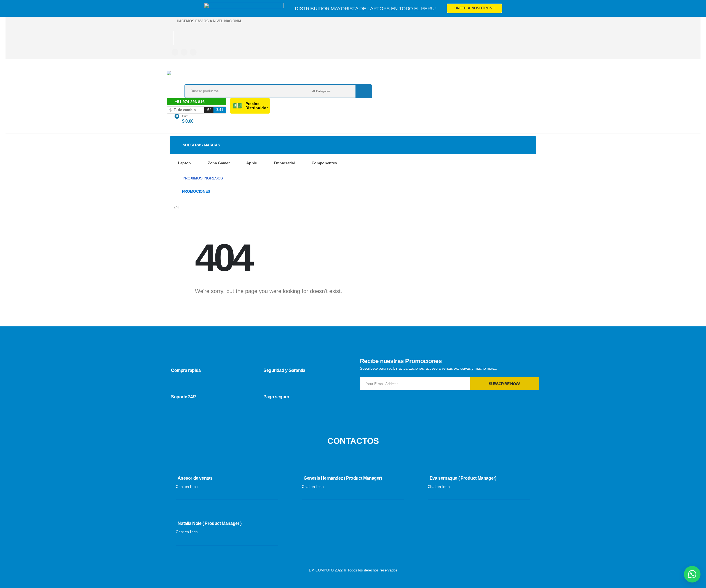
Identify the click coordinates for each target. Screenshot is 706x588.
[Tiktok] (193, 52)
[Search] (363, 91)
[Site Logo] (205, 78)
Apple (251, 163)
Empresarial (284, 163)
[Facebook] (175, 52)
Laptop (184, 163)
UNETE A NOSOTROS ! (474, 8)
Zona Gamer (219, 163)
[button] (692, 574)
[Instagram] (184, 52)
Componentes (324, 163)
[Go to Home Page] (164, 207)
